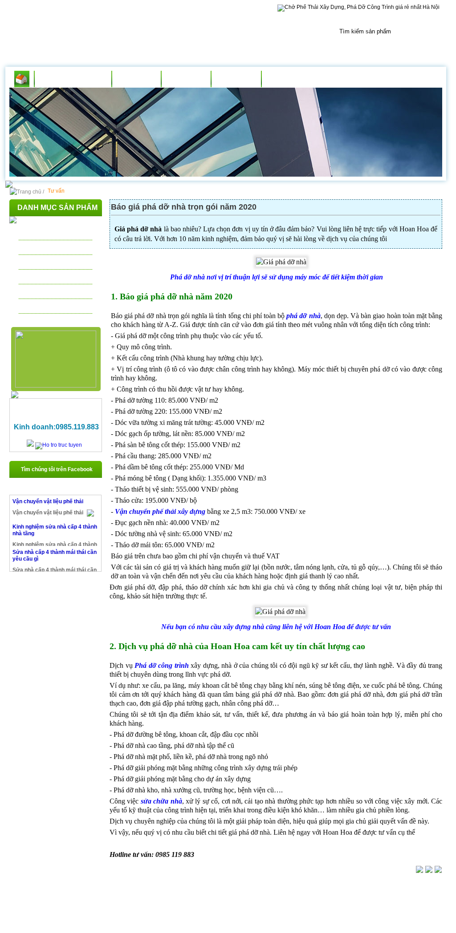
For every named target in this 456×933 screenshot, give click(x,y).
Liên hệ (286, 79)
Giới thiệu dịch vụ (73, 79)
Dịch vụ (185, 79)
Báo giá (236, 79)
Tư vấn (136, 79)
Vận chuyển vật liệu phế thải (47, 501)
